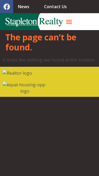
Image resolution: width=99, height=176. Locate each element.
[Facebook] (6, 6)
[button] (69, 22)
